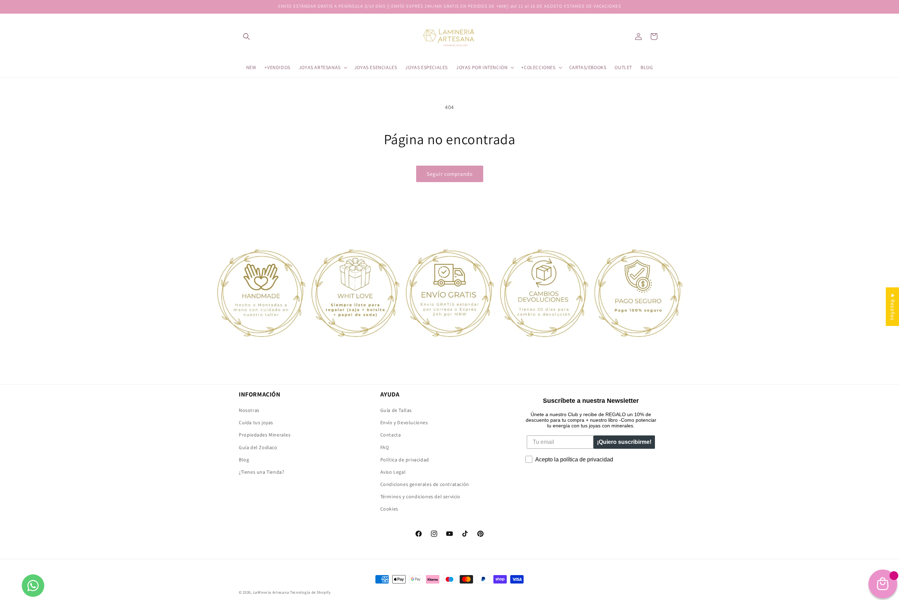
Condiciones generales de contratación (424, 484)
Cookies (389, 509)
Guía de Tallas (396, 410)
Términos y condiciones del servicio (420, 496)
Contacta (390, 435)
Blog (244, 459)
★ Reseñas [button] (892, 306)
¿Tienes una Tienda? (261, 472)
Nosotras (249, 410)
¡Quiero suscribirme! (624, 442)
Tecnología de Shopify (310, 592)
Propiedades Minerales (265, 435)
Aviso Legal (393, 472)
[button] (246, 36)
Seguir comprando (450, 174)
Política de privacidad (404, 459)
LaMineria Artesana (271, 592)
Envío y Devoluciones (404, 422)
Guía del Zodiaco (258, 447)
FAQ (384, 447)
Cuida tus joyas (256, 422)
